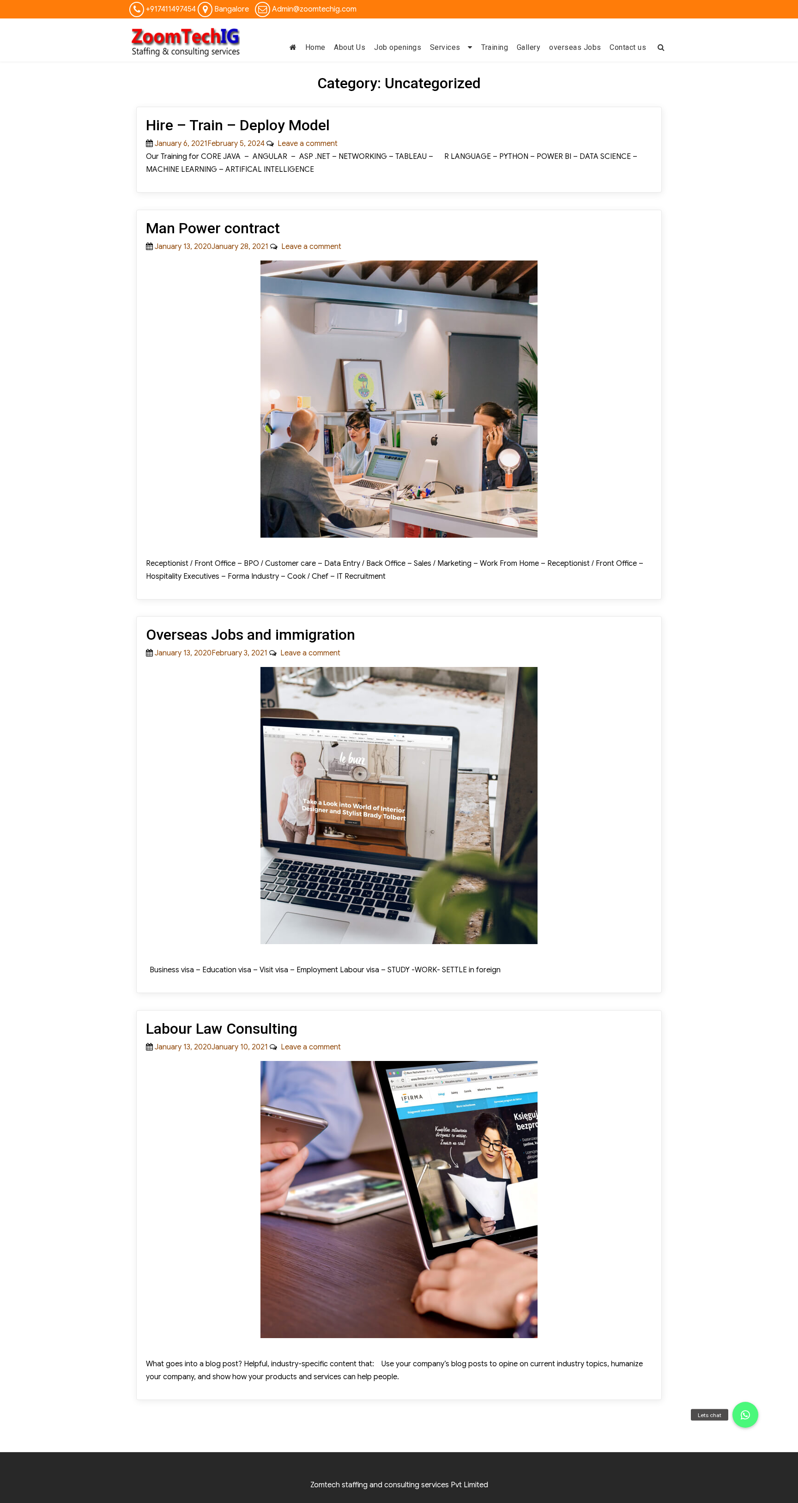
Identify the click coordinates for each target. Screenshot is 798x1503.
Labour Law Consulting (221, 1028)
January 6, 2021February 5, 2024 (210, 143)
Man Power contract (213, 228)
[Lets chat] (745, 1415)
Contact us (628, 47)
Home (315, 47)
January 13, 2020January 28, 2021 (211, 246)
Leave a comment (306, 143)
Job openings (397, 47)
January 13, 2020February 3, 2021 (211, 653)
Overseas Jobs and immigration (250, 634)
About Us (349, 47)
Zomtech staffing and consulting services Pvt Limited (399, 1485)
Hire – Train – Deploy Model (238, 125)
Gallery (529, 47)
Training (494, 47)
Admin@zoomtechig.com (314, 9)
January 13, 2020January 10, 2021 (211, 1047)
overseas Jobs (575, 47)
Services (445, 47)
